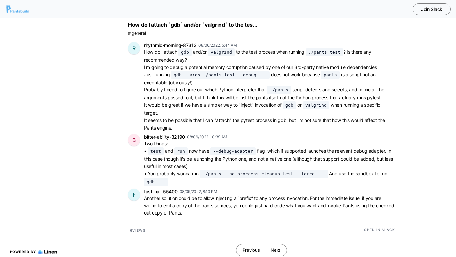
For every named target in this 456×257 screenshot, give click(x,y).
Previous (251, 250)
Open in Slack (379, 230)
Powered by (23, 252)
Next (275, 250)
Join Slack (431, 9)
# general (137, 33)
